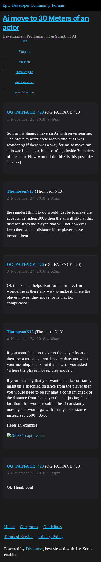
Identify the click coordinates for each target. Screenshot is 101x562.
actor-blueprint (24, 92)
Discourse (34, 549)
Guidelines (52, 527)
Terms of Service (18, 536)
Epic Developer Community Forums (34, 5)
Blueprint (24, 52)
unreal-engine (24, 72)
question (24, 62)
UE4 (24, 41)
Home (9, 527)
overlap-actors (24, 82)
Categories (29, 527)
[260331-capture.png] (26, 436)
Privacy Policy (50, 536)
